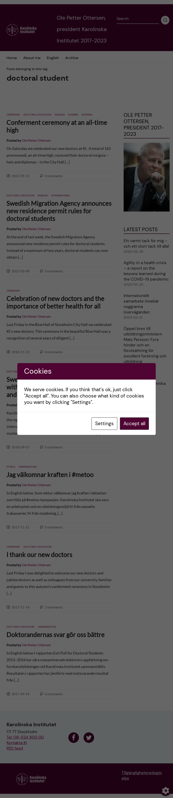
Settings (104, 423)
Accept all (134, 423)
